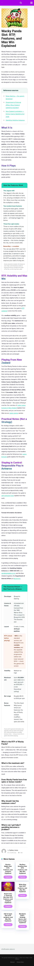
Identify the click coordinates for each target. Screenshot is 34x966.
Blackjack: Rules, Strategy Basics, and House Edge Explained (22, 918)
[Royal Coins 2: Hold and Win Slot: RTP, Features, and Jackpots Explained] (8, 890)
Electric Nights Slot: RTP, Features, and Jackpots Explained (8, 869)
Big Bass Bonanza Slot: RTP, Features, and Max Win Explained (22, 869)
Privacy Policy (20, 962)
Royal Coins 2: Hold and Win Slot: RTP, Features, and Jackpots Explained (8, 898)
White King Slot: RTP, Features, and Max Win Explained (22, 888)
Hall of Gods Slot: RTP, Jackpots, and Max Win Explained (8, 917)
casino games (13, 413)
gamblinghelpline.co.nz (8, 573)
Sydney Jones (13, 850)
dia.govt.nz (17, 578)
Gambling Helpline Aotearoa (15, 120)
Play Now (8, 877)
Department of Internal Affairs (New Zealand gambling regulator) (13, 105)
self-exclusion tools (7, 495)
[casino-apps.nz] (2, 1)
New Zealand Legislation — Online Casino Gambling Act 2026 (15, 114)
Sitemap (12, 962)
